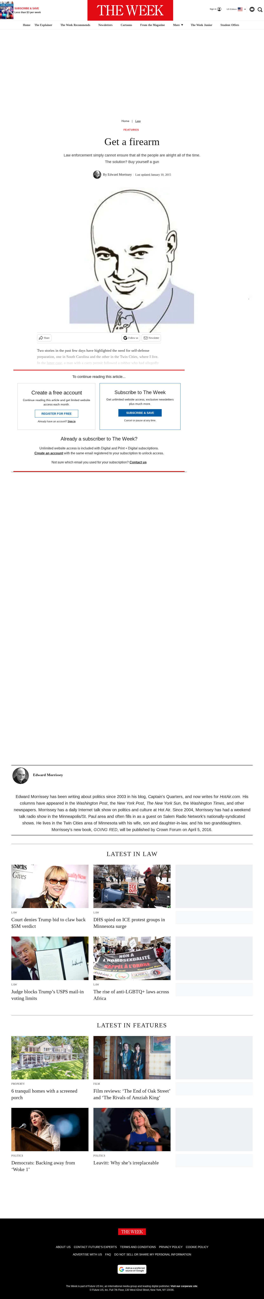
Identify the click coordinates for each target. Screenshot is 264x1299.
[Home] (26, 25)
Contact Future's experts (95, 1247)
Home (125, 121)
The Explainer (43, 25)
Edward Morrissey (120, 174)
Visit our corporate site (184, 1286)
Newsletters (105, 25)
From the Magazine (152, 25)
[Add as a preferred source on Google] (132, 1269)
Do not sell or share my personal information (152, 1254)
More (176, 25)
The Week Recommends (75, 25)
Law (138, 121)
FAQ (108, 1254)
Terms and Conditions (138, 1247)
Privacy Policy (171, 1247)
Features (131, 130)
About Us (63, 1247)
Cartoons (126, 25)
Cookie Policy (197, 1247)
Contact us (138, 462)
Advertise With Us (87, 1254)
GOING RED (105, 829)
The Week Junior (201, 25)
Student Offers (229, 25)
